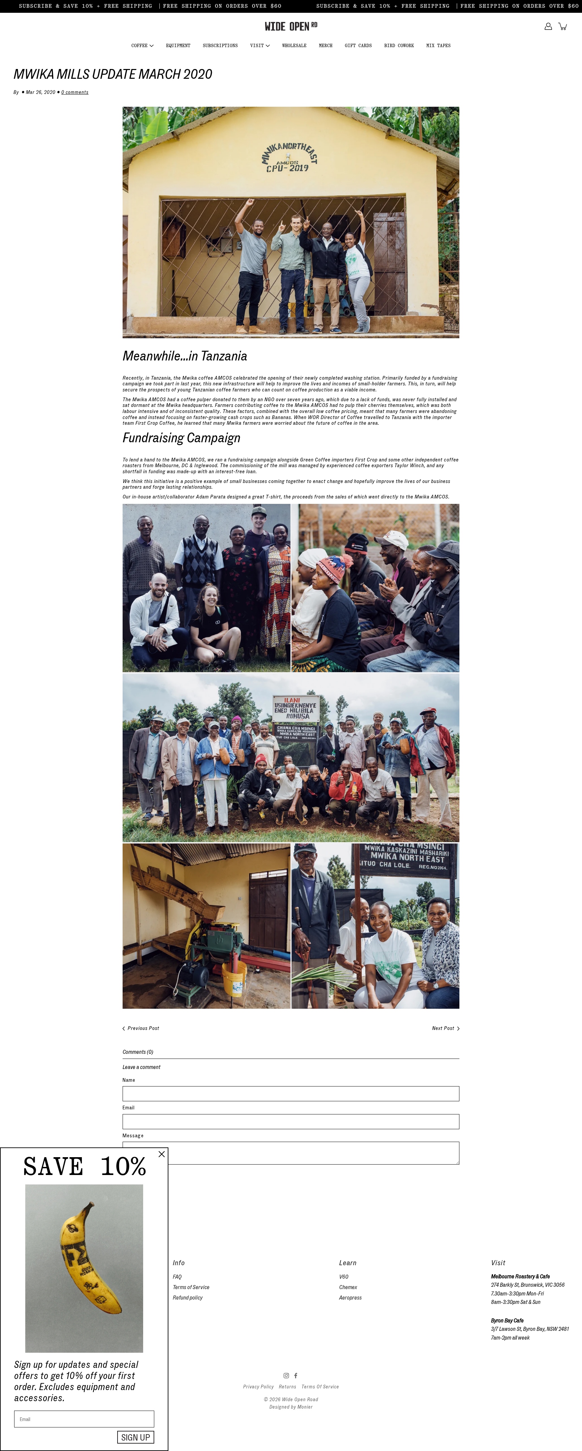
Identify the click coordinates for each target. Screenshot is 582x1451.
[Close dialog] (161, 1154)
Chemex (348, 1287)
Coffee (139, 45)
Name (129, 1080)
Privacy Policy (258, 1387)
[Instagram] (286, 1375)
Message (133, 1136)
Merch (325, 45)
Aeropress (350, 1298)
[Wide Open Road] (291, 26)
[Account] (548, 26)
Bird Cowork (399, 45)
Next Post (443, 1029)
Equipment (178, 45)
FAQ (177, 1277)
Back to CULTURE (148, 1199)
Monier (305, 1407)
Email (129, 1108)
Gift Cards (358, 45)
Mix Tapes (438, 45)
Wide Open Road (300, 1399)
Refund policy (188, 1298)
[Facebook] (296, 1375)
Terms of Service (191, 1287)
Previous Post (143, 1029)
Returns (287, 1387)
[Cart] (563, 26)
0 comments (75, 92)
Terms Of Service (320, 1387)
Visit (257, 45)
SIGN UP (135, 1437)
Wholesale (294, 45)
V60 (343, 1277)
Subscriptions (220, 45)
